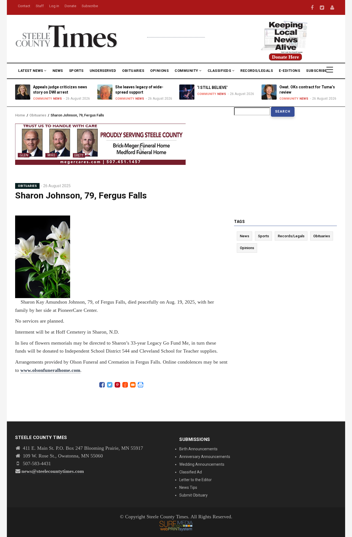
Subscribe (90, 6)
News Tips (188, 487)
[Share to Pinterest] (117, 385)
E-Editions (289, 71)
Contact (24, 6)
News (58, 71)
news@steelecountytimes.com (52, 471)
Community (187, 71)
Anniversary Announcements (204, 456)
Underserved (103, 71)
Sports (76, 71)
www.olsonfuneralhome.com (50, 370)
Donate (70, 6)
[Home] (66, 35)
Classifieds (220, 71)
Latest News (31, 71)
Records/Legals (256, 71)
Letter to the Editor (195, 480)
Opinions (159, 71)
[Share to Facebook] (102, 385)
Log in (54, 6)
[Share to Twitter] (109, 385)
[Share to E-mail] (133, 385)
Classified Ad (190, 472)
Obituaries (133, 71)
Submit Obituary (193, 495)
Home (20, 115)
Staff (40, 6)
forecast (176, 34)
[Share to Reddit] (125, 385)
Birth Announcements (198, 449)
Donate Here (285, 57)
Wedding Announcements (201, 464)
